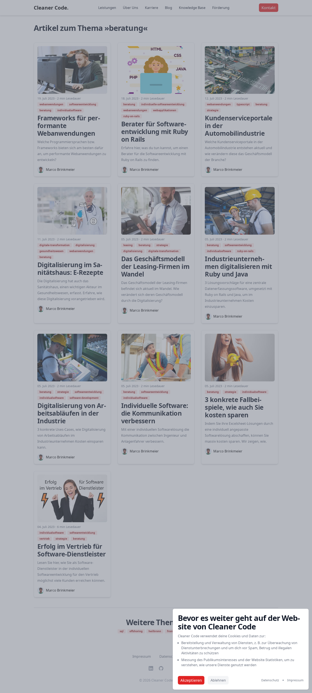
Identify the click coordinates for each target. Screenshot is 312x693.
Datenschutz (270, 680)
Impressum (295, 680)
